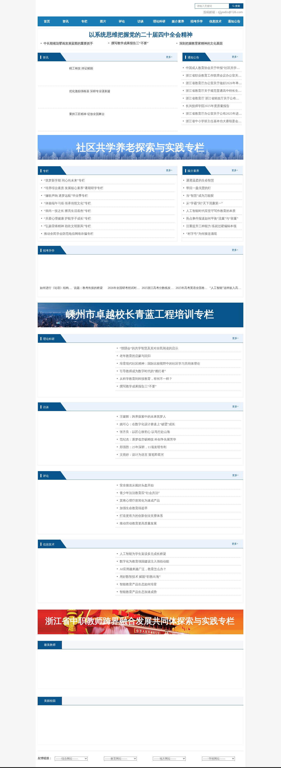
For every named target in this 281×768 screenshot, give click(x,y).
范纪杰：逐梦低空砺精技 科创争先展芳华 (148, 439)
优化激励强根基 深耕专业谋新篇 (89, 91)
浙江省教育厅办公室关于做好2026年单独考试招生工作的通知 (214, 83)
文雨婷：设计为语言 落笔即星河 (142, 454)
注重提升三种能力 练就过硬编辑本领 (211, 226)
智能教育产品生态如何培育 (138, 584)
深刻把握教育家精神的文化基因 (201, 43)
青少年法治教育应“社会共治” (140, 493)
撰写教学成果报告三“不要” (138, 386)
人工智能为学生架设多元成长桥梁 (143, 553)
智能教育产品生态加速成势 (138, 592)
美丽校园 (50, 700)
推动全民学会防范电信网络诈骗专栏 (68, 233)
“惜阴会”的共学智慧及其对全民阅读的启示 (149, 348)
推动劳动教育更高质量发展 (138, 523)
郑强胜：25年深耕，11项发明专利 (143, 447)
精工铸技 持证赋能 (81, 68)
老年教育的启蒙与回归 (135, 356)
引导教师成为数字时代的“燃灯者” (143, 371)
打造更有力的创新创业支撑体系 (141, 515)
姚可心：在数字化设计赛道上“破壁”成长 (147, 424)
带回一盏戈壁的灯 (198, 188)
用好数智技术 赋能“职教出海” (140, 576)
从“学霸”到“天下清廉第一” (204, 203)
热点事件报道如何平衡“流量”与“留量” (212, 218)
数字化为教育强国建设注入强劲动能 (144, 561)
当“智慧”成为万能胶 (200, 195)
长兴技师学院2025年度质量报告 (207, 106)
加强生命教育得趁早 (133, 508)
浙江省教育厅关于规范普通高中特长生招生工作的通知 (214, 90)
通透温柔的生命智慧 (200, 180)
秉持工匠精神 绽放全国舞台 (87, 114)
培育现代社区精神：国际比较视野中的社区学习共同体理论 (160, 363)
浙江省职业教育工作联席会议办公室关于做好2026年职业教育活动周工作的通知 (214, 75)
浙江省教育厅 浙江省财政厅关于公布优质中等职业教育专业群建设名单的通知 (214, 98)
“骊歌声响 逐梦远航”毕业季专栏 (66, 195)
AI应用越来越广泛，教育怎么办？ (143, 569)
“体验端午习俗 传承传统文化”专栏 (67, 203)
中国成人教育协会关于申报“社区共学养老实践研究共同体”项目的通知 (214, 68)
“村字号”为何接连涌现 (201, 233)
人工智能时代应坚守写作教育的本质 (211, 211)
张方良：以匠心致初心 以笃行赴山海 (145, 431)
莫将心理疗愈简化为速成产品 (140, 500)
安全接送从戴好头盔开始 (137, 485)
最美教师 (50, 644)
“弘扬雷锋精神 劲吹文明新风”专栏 (67, 226)
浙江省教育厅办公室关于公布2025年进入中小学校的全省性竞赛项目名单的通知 (214, 113)
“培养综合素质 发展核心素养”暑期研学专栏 (73, 188)
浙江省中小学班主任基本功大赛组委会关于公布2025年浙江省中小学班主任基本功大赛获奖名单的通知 (214, 121)
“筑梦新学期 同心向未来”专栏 (64, 180)
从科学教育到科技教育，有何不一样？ (146, 378)
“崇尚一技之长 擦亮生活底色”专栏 (67, 211)
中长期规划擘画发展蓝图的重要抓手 (68, 43)
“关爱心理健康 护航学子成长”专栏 (67, 218)
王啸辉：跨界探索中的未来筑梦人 (143, 416)
